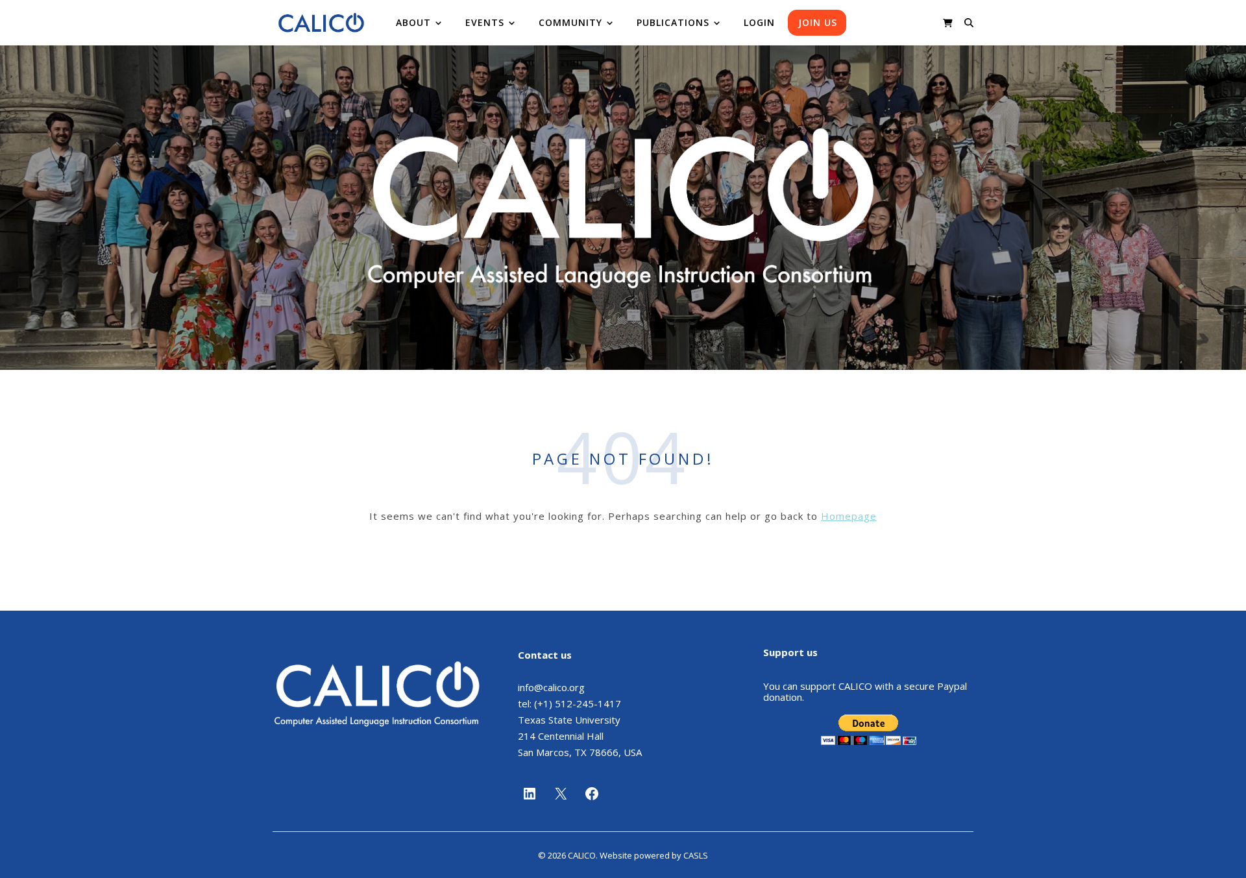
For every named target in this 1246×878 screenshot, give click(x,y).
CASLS (695, 855)
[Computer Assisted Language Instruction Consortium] (321, 22)
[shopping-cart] (948, 23)
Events (484, 22)
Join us (817, 22)
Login (759, 22)
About (413, 22)
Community (570, 22)
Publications (673, 22)
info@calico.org (551, 687)
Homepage (849, 515)
